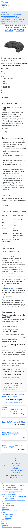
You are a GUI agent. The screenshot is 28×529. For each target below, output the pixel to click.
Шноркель (5, 509)
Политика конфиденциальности (11, 527)
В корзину (5, 97)
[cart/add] (3, 413)
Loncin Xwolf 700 (12, 267)
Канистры (5, 502)
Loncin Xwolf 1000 (20, 279)
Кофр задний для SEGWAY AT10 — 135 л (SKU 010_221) (8, 28)
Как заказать (16, 463)
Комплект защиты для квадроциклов (13, 511)
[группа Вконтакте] (15, 460)
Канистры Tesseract (10, 505)
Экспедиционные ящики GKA (13, 491)
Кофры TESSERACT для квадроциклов (15, 493)
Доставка (16, 465)
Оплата (16, 467)
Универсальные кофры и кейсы (14, 489)
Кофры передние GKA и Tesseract (14, 485)
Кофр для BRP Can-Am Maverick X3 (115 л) (10, 433)
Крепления (8, 518)
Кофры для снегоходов (9, 494)
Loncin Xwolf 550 (11, 288)
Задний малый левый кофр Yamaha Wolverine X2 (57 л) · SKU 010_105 (20, 28)
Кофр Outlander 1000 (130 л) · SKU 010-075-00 (13, 446)
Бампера (5, 507)
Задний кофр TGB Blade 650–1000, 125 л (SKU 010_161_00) (13, 410)
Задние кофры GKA (10, 487)
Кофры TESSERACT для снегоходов (15, 500)
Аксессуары (5, 512)
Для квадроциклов (10, 514)
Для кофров (8, 516)
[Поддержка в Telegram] (15, 459)
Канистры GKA (9, 503)
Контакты (16, 472)
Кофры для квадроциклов (9, 484)
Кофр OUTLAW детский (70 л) (13, 422)
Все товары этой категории (14, 402)
